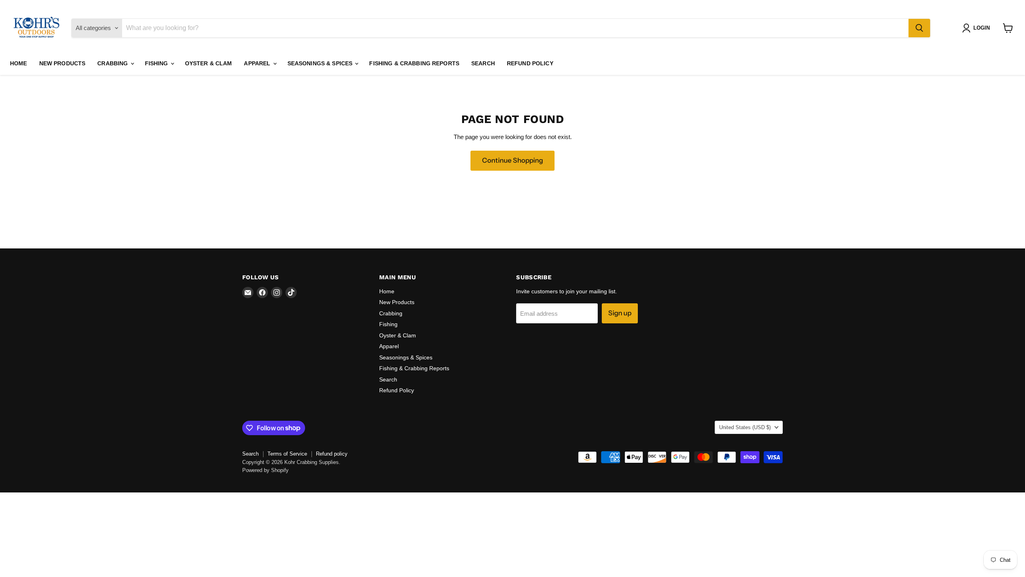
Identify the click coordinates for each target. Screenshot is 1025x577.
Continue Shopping (512, 160)
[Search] (919, 28)
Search (483, 63)
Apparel (258, 63)
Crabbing (113, 63)
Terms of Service (287, 454)
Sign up (619, 313)
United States (745, 427)
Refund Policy (530, 63)
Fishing (157, 63)
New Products (62, 63)
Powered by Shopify (265, 470)
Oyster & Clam (208, 63)
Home (18, 63)
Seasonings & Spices (320, 63)
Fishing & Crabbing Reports (414, 63)
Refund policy (332, 454)
